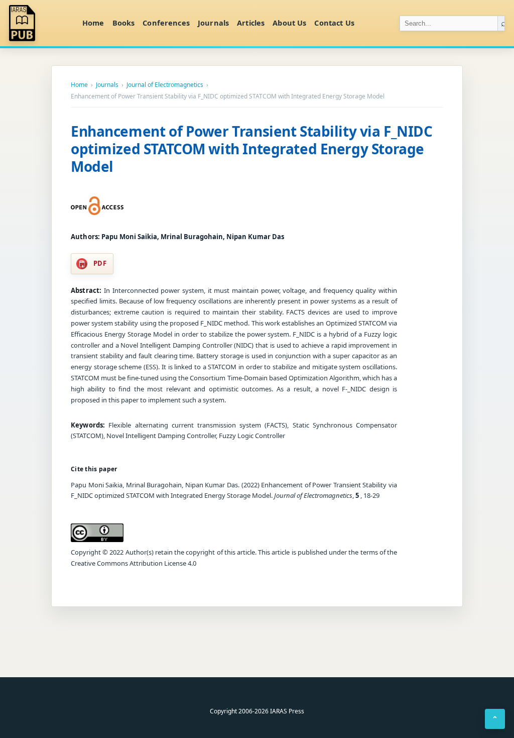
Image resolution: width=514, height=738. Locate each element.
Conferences (166, 23)
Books (123, 23)
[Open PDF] (97, 206)
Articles (251, 23)
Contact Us (334, 23)
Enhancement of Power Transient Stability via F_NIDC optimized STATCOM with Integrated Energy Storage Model (252, 149)
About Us (289, 23)
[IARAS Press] (39, 23)
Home (93, 23)
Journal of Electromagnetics (164, 85)
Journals (213, 23)
